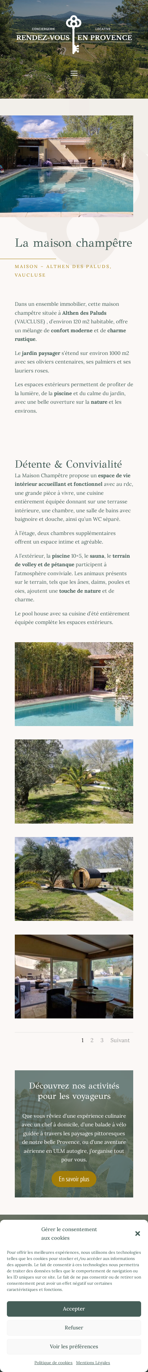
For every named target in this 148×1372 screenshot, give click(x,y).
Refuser (74, 1327)
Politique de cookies (53, 1362)
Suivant (120, 1040)
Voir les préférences (74, 1346)
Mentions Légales (93, 1362)
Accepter (74, 1308)
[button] (137, 1233)
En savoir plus (74, 1179)
